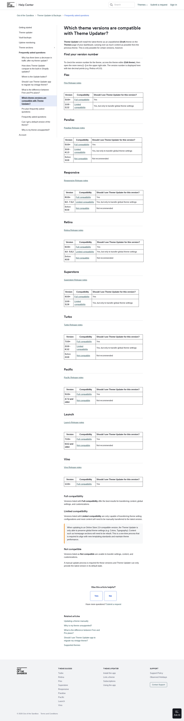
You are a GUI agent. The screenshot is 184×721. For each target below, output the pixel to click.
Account (22, 135)
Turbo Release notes (73, 325)
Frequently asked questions (76, 15)
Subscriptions (109, 681)
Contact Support (158, 685)
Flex (60, 681)
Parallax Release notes (74, 128)
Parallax (62, 693)
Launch (61, 701)
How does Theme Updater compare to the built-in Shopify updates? (35, 69)
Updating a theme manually (76, 621)
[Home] (11, 4)
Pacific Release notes (73, 377)
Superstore (63, 685)
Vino (60, 705)
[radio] (96, 596)
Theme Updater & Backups (49, 15)
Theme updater (25, 32)
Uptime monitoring (27, 43)
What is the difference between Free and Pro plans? (35, 91)
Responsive (63, 689)
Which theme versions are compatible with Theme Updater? (34, 101)
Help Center (26, 4)
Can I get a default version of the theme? (36, 123)
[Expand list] (54, 47)
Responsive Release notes (76, 181)
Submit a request (158, 5)
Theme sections (26, 48)
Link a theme (109, 677)
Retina (61, 677)
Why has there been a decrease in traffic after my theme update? (37, 59)
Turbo (60, 673)
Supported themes (72, 645)
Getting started (25, 27)
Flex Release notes (72, 83)
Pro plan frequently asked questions (33, 110)
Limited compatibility (85, 202)
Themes (141, 5)
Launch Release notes (74, 422)
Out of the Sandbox (25, 15)
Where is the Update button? (34, 77)
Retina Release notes (73, 230)
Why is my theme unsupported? (36, 130)
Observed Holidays (158, 677)
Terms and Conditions (49, 714)
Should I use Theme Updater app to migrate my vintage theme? (36, 83)
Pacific (61, 697)
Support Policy (156, 673)
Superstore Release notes (75, 280)
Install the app (109, 673)
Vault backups (25, 38)
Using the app (109, 685)
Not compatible (81, 159)
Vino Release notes (72, 467)
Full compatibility (81, 100)
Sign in (173, 5)
